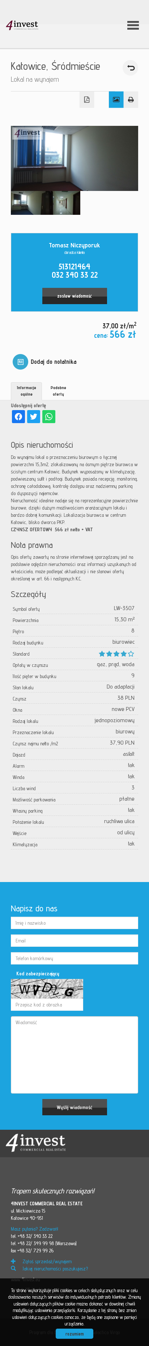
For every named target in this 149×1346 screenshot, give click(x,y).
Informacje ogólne (26, 390)
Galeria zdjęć (116, 99)
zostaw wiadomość (74, 296)
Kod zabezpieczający (37, 973)
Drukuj (131, 99)
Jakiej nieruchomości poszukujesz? (54, 1269)
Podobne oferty (58, 390)
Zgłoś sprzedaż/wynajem (46, 1261)
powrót (130, 68)
